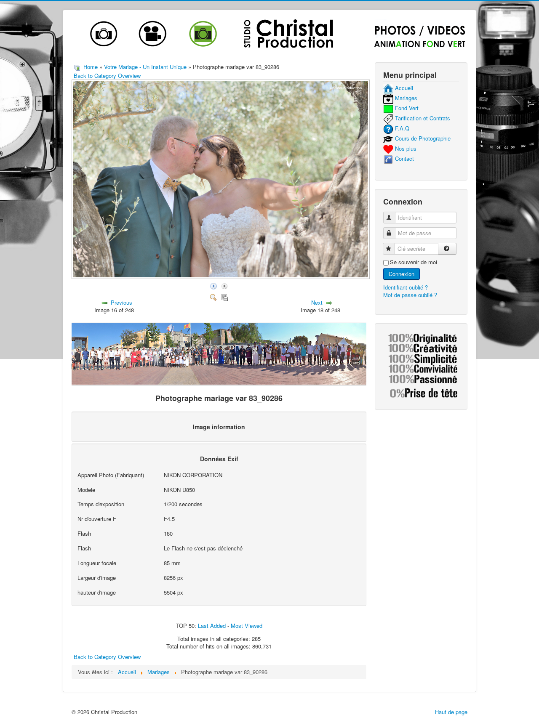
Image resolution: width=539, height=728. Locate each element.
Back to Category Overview (107, 76)
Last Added (212, 626)
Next (317, 302)
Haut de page (451, 712)
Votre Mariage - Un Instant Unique (146, 67)
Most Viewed (246, 626)
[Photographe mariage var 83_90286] (221, 276)
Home (90, 67)
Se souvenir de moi (413, 262)
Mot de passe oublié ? (410, 295)
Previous (121, 302)
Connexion (401, 274)
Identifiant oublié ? (405, 287)
